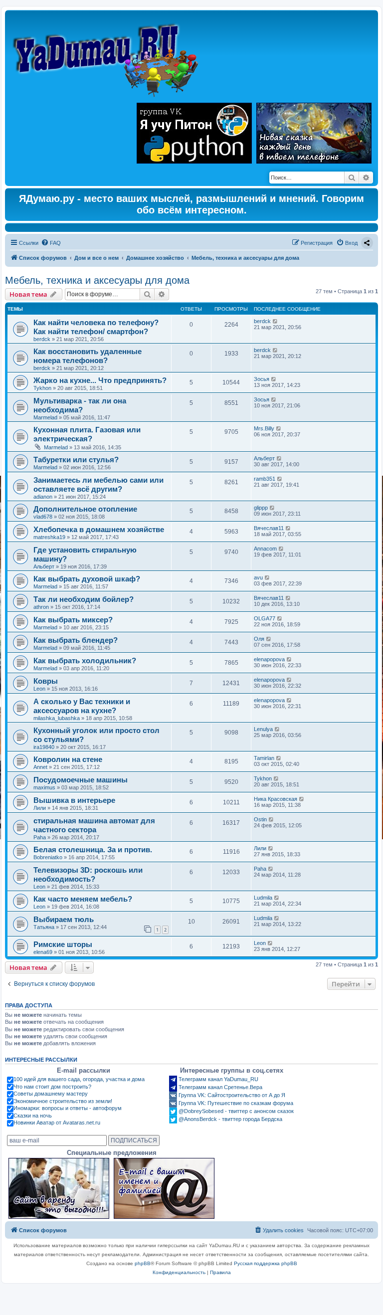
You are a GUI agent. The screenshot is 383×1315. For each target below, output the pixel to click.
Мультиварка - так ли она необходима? (79, 405)
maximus (44, 787)
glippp (261, 508)
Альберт (264, 458)
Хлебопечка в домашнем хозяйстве (98, 529)
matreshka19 (49, 537)
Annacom (265, 549)
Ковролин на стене (67, 759)
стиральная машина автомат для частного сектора (94, 825)
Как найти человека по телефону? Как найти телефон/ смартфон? (96, 327)
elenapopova (269, 659)
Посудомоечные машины (80, 779)
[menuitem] (51, 243)
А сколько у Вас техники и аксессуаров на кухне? (81, 706)
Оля (259, 639)
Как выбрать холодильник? (84, 660)
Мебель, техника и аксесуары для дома (97, 280)
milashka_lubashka (56, 718)
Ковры (45, 681)
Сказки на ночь (32, 1116)
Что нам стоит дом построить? (52, 1087)
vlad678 (42, 517)
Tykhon (42, 388)
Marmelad (45, 417)
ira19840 (43, 747)
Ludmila (263, 898)
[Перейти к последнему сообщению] (275, 321)
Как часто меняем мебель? (82, 899)
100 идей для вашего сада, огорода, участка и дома (79, 1079)
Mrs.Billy (264, 428)
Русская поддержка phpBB (265, 1263)
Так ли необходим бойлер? (83, 599)
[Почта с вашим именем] (164, 1188)
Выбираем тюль (63, 919)
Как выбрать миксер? (73, 619)
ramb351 (264, 479)
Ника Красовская (275, 799)
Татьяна (43, 927)
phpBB (143, 1263)
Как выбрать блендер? (75, 640)
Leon (39, 689)
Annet (40, 767)
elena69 (42, 952)
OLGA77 (264, 618)
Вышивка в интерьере (74, 800)
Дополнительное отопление (85, 509)
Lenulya (263, 729)
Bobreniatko (47, 857)
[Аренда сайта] (59, 1188)
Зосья (261, 379)
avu (258, 577)
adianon (42, 497)
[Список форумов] (107, 55)
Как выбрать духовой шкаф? (86, 578)
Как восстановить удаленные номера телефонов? (87, 356)
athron (41, 607)
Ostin (260, 819)
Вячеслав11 (269, 528)
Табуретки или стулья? (76, 459)
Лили (39, 808)
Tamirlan (264, 758)
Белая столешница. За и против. (92, 849)
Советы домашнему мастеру (50, 1094)
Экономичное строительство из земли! (62, 1101)
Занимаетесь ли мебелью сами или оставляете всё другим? (98, 484)
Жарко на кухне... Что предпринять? (100, 380)
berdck (41, 339)
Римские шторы (62, 944)
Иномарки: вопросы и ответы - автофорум (67, 1108)
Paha (39, 837)
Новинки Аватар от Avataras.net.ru (56, 1123)
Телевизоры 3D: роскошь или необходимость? (88, 874)
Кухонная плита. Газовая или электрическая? (87, 434)
